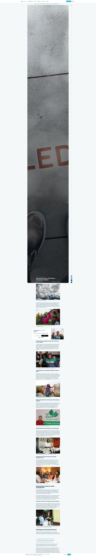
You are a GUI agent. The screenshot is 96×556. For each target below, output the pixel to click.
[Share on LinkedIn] (71, 278)
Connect (47, 1)
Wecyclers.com (56, 407)
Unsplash (47, 483)
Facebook (57, 379)
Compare (43, 1)
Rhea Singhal (52, 464)
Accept (69, 554)
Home (35, 3)
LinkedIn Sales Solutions (42, 483)
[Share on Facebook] (71, 276)
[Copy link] (71, 282)
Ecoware (42, 465)
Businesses (39, 1)
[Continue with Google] (37, 336)
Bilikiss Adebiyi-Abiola (45, 407)
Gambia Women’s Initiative (54, 348)
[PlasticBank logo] (23, 1)
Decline (65, 554)
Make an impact (30, 1)
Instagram (53, 379)
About (35, 1)
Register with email (41, 337)
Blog (36, 3)
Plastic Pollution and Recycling (42, 3)
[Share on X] (71, 280)
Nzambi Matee (43, 379)
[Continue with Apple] (44, 336)
